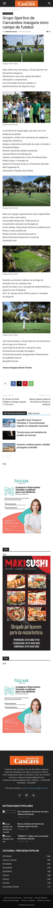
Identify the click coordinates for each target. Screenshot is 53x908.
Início (4, 9)
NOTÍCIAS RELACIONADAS (14, 413)
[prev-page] (4, 456)
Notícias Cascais (11, 31)
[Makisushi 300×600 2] (26, 650)
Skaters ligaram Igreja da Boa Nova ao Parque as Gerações (39, 402)
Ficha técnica (28, 898)
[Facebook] (13, 383)
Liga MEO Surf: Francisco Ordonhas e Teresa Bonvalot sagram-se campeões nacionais (32, 423)
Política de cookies (43, 900)
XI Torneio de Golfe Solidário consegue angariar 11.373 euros (14, 402)
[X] (19, 383)
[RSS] (33, 795)
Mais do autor (34, 413)
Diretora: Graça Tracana (12, 898)
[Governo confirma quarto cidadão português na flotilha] (9, 447)
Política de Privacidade (11, 900)
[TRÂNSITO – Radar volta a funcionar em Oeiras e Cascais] (9, 839)
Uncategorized (14, 9)
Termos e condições (28, 900)
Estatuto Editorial (41, 898)
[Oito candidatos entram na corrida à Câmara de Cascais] (9, 814)
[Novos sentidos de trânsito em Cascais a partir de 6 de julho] (9, 828)
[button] (4, 3)
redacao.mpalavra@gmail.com (35, 788)
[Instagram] (26, 795)
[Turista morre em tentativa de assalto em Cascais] (9, 435)
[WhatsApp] (31, 383)
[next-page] (8, 456)
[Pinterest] (25, 383)
